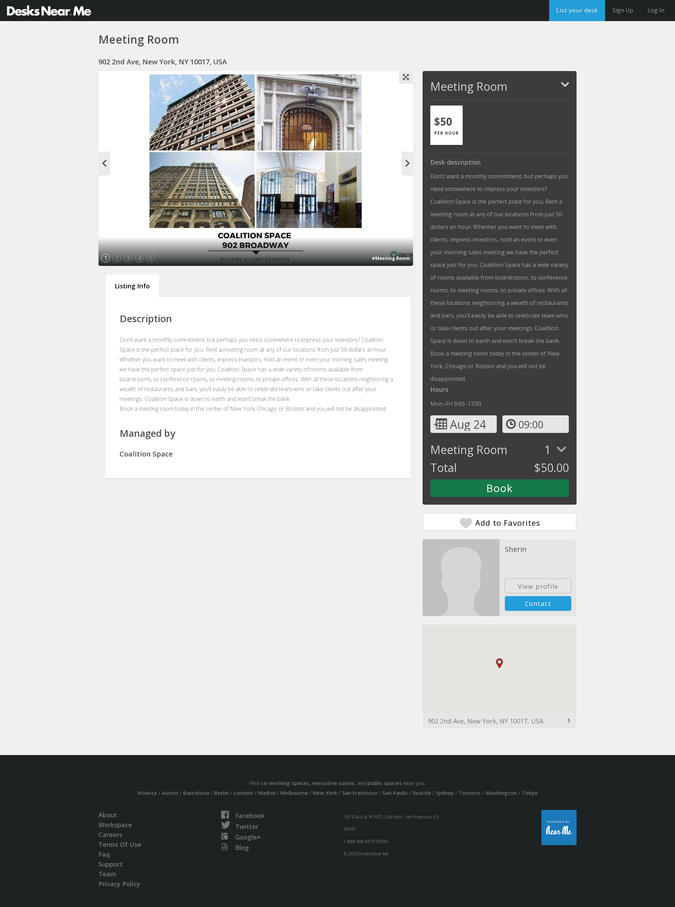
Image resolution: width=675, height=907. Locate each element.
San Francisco (359, 792)
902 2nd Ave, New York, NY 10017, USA (485, 721)
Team (107, 874)
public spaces (384, 782)
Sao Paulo (394, 792)
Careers (110, 834)
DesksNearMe (49, 10)
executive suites (333, 782)
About (107, 815)
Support (110, 864)
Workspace (115, 824)
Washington (501, 792)
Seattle (421, 792)
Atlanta (147, 792)
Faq (104, 854)
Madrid (267, 792)
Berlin (221, 792)
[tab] (446, 125)
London (243, 792)
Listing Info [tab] (132, 286)
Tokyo (530, 792)
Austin (170, 792)
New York (325, 792)
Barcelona (196, 792)
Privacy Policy (119, 884)
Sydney (445, 792)
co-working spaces (285, 782)
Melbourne (294, 792)
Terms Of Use (119, 844)
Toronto (470, 792)
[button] (499, 663)
